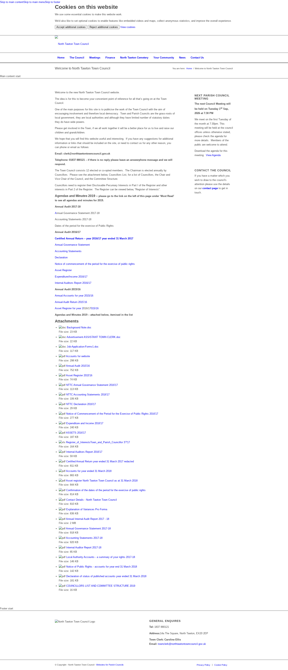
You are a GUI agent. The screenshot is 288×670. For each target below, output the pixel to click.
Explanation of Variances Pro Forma (86, 509)
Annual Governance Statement (72, 244)
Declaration (61, 257)
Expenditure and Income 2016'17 (84, 423)
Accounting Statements (68, 251)
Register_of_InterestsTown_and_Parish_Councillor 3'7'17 (98, 442)
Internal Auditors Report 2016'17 (84, 451)
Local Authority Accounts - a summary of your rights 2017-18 (100, 557)
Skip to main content (12, 2)
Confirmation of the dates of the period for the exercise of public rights (106, 490)
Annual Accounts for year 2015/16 (74, 295)
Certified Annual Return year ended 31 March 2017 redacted (100, 461)
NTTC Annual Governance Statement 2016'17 (92, 384)
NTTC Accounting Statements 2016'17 (88, 394)
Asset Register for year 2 (69, 308)
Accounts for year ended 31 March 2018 (88, 471)
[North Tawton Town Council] (72, 44)
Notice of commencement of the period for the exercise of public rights (95, 263)
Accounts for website (78, 356)
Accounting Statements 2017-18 (84, 537)
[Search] (230, 58)
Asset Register (63, 270)
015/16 (95, 308)
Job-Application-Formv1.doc (83, 346)
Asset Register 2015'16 (79, 375)
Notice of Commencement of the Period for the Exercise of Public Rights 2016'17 (112, 413)
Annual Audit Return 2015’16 (71, 302)
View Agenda (213, 155)
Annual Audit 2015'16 (78, 365)
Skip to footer (52, 2)
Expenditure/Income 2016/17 (71, 276)
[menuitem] (61, 58)
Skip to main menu (34, 2)
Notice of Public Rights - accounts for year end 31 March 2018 (101, 566)
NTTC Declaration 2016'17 (81, 404)
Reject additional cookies (104, 27)
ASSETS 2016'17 (76, 432)
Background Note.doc (79, 327)
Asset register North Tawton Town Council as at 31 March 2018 (102, 480)
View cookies (127, 27)
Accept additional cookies (71, 27)
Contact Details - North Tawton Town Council (91, 499)
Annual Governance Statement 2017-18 (88, 528)
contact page (210, 188)
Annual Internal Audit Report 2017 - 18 (87, 518)
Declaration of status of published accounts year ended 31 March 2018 (106, 576)
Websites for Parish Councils (110, 665)
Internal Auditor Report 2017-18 (83, 547)
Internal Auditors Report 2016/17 (73, 282)
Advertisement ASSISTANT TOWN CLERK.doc (93, 337)
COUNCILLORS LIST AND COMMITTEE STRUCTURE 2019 (100, 585)
